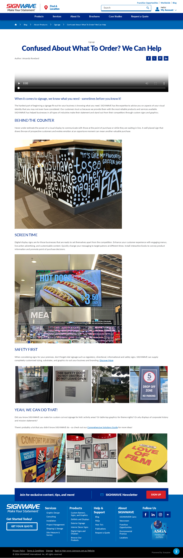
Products (39, 16)
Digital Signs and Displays (78, 532)
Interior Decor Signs (79, 527)
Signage (57, 24)
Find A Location (55, 7)
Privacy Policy (19, 550)
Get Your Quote (22, 526)
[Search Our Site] (148, 8)
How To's (99, 524)
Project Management (55, 524)
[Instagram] (160, 515)
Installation (51, 521)
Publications (100, 529)
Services (57, 16)
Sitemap (49, 550)
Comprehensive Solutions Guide (102, 427)
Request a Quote (140, 16)
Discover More (106, 360)
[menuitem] (39, 16)
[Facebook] (146, 515)
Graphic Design (53, 513)
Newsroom (124, 521)
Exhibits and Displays (80, 519)
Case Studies (115, 16)
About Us (75, 16)
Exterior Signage (78, 523)
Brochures (94, 16)
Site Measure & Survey (53, 533)
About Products (40, 24)
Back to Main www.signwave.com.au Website (75, 550)
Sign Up (156, 494)
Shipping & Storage (54, 528)
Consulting (51, 516)
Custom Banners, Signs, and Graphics (79, 514)
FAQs (97, 521)
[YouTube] (168, 515)
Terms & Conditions (35, 550)
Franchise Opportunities (147, 3)
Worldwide (165, 3)
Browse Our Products (76, 538)
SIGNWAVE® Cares (128, 517)
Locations (124, 537)
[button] (176, 551)
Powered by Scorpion (161, 552)
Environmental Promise (126, 532)
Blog (175, 3)
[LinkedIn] (153, 515)
